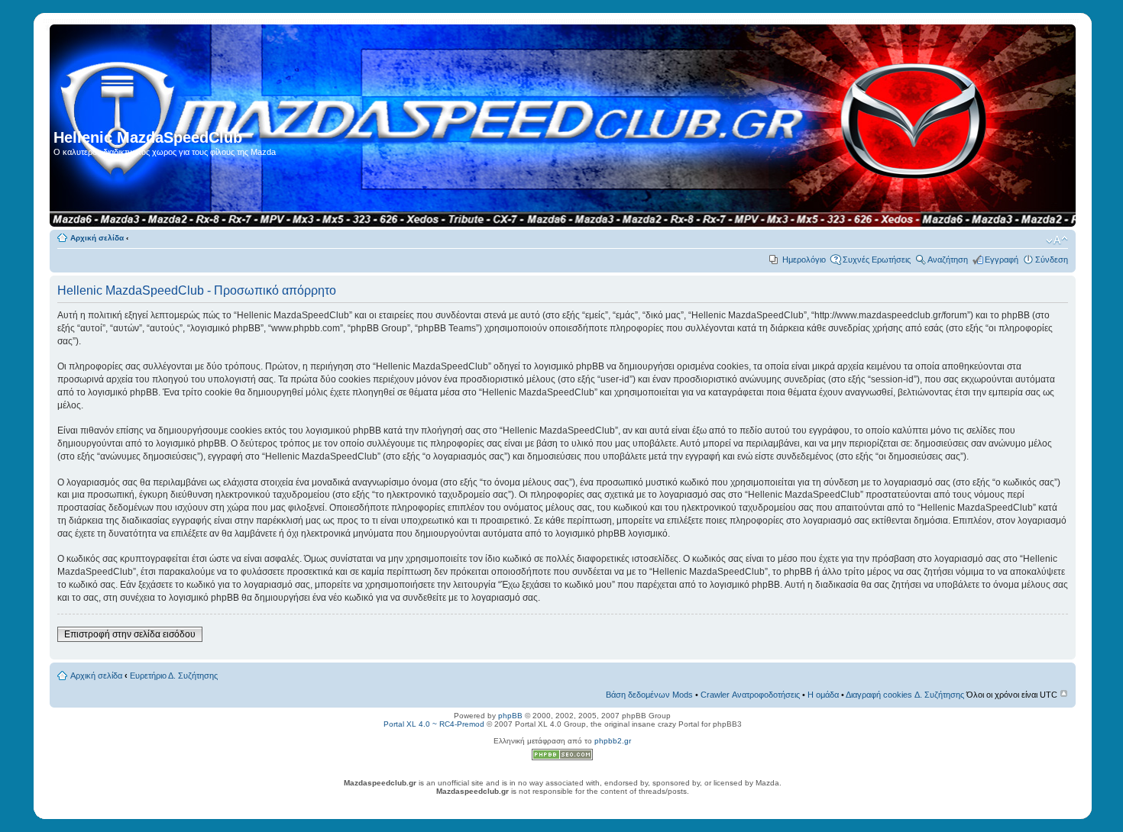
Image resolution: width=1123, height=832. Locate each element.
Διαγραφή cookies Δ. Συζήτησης (905, 694)
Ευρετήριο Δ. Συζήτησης (174, 675)
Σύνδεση (1051, 259)
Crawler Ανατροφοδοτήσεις (750, 694)
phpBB (510, 715)
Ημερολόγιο (804, 259)
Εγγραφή (1001, 259)
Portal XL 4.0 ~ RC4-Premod (434, 724)
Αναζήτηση (947, 259)
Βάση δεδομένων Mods (649, 694)
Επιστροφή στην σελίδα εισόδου (130, 634)
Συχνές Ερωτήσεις (877, 259)
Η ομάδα (823, 694)
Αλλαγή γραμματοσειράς (1057, 240)
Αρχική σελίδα (97, 238)
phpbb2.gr (612, 741)
